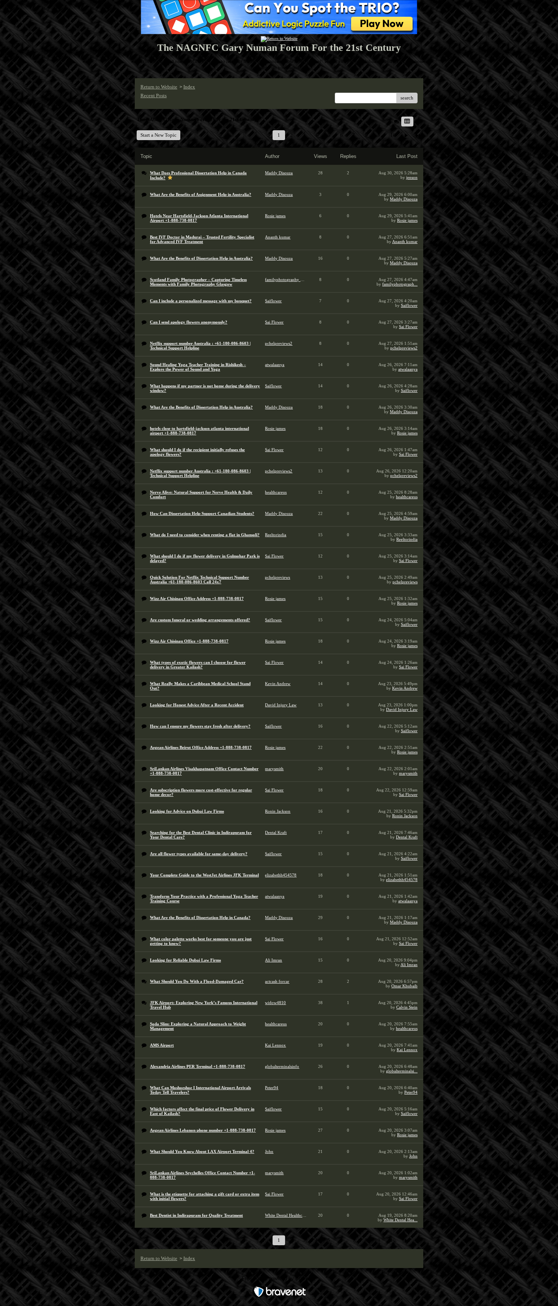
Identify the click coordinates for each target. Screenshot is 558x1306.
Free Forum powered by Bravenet (279, 1278)
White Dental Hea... (400, 1220)
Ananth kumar (405, 241)
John (413, 1156)
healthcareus (407, 496)
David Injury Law (402, 709)
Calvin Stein (407, 1007)
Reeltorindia (407, 539)
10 (393, 135)
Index (189, 87)
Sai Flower (408, 326)
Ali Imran (409, 964)
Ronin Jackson (405, 815)
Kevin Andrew (405, 688)
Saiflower (409, 305)
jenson (412, 177)
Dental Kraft (407, 837)
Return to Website (158, 87)
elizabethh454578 (402, 879)
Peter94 (411, 1092)
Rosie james (407, 220)
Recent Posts (153, 95)
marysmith (408, 773)
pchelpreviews (405, 582)
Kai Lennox (407, 1049)
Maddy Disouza (404, 199)
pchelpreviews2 (404, 348)
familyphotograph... (400, 284)
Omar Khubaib (404, 986)
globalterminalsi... (402, 1071)
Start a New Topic (158, 135)
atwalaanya (408, 369)
